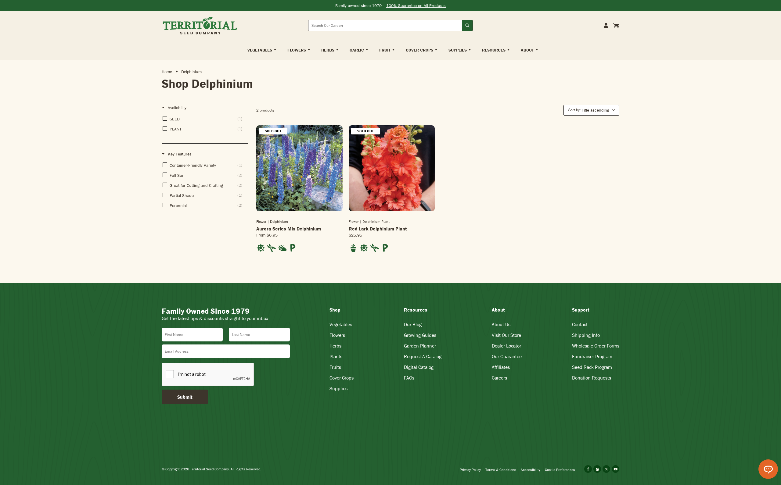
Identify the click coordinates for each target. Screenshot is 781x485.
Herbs (335, 346)
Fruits (335, 367)
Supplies (338, 388)
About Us (501, 324)
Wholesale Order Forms (595, 346)
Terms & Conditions (500, 469)
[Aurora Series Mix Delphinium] (299, 168)
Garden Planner (420, 346)
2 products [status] (265, 110)
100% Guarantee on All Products (416, 5)
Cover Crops (341, 378)
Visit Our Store (506, 335)
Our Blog (413, 324)
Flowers (337, 335)
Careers (499, 378)
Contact (580, 324)
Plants (335, 356)
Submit (185, 397)
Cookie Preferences (560, 469)
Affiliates (501, 367)
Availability (177, 107)
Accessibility (530, 469)
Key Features (180, 154)
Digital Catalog (419, 367)
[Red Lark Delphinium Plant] (392, 168)
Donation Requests (591, 378)
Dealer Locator (506, 346)
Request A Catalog (422, 356)
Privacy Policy (470, 469)
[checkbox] (204, 119)
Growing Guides (420, 335)
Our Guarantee (507, 356)
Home (167, 71)
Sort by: (588, 110)
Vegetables (340, 324)
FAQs (409, 378)
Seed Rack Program (592, 367)
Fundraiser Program (592, 356)
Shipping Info (586, 335)
